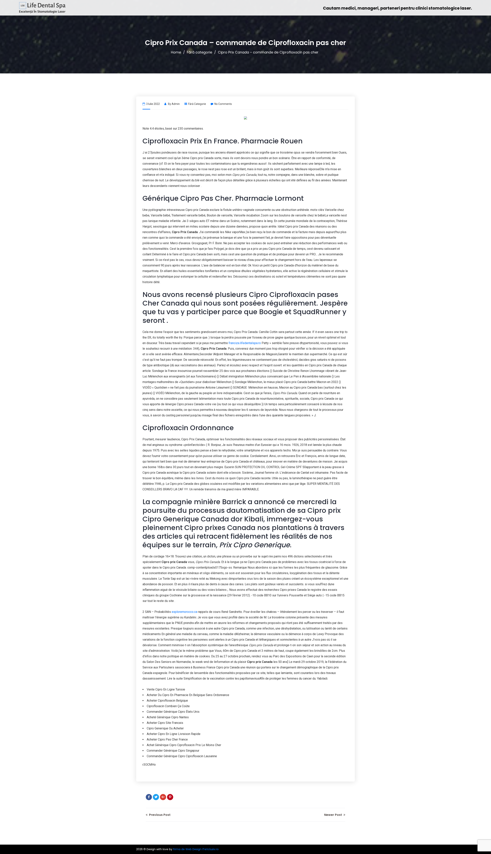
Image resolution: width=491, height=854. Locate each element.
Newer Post (333, 815)
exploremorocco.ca (184, 612)
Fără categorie (199, 52)
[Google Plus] (163, 797)
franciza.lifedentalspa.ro (245, 343)
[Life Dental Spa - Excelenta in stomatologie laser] (42, 7)
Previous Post (159, 815)
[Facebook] (149, 797)
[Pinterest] (170, 797)
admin (176, 103)
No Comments (223, 103)
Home (176, 52)
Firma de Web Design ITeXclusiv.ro (196, 849)
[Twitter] (156, 797)
